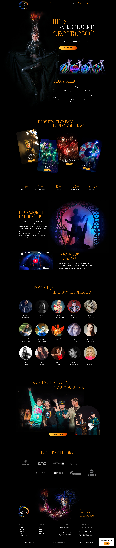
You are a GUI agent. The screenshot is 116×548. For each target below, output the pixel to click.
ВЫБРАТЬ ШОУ (68, 48)
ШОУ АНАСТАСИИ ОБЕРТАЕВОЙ (41, 3)
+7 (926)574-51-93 (82, 3)
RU (91, 3)
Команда (41, 529)
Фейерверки (56, 7)
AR (96, 3)
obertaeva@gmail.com (64, 530)
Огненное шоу (36, 7)
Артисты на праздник (83, 7)
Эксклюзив (65, 7)
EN (93, 3)
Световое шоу (46, 7)
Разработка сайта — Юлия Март (87, 542)
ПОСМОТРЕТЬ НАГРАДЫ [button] (58, 434)
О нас (40, 527)
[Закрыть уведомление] (113, 539)
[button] (25, 309)
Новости (73, 7)
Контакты (94, 7)
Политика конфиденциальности (26, 542)
